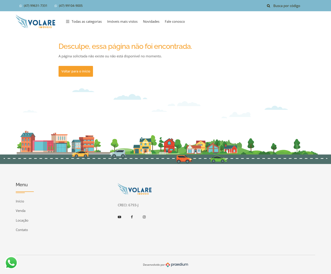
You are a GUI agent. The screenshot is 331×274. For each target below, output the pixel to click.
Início (20, 201)
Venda (20, 210)
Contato (22, 229)
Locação (22, 220)
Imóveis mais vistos (122, 21)
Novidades (151, 21)
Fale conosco (175, 21)
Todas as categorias (87, 21)
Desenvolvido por (154, 265)
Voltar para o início (75, 71)
